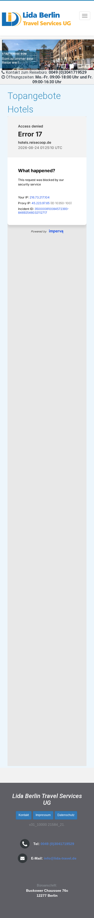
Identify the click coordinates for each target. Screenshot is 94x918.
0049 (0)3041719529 (57, 844)
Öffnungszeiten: (49, 79)
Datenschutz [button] (65, 815)
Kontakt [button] (24, 815)
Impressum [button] (43, 815)
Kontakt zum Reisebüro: (27, 72)
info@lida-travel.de (60, 858)
